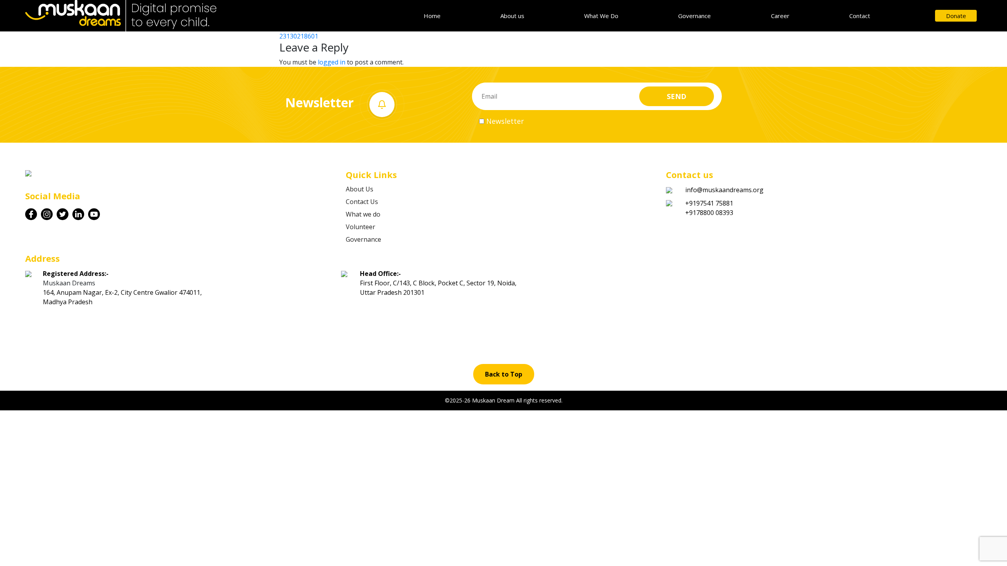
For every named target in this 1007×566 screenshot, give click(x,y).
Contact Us (362, 201)
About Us (359, 189)
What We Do (601, 16)
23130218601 (298, 36)
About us (512, 16)
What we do (363, 214)
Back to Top (503, 374)
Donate (956, 16)
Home (432, 16)
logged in (331, 62)
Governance (694, 16)
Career (780, 16)
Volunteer (360, 226)
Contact (859, 16)
